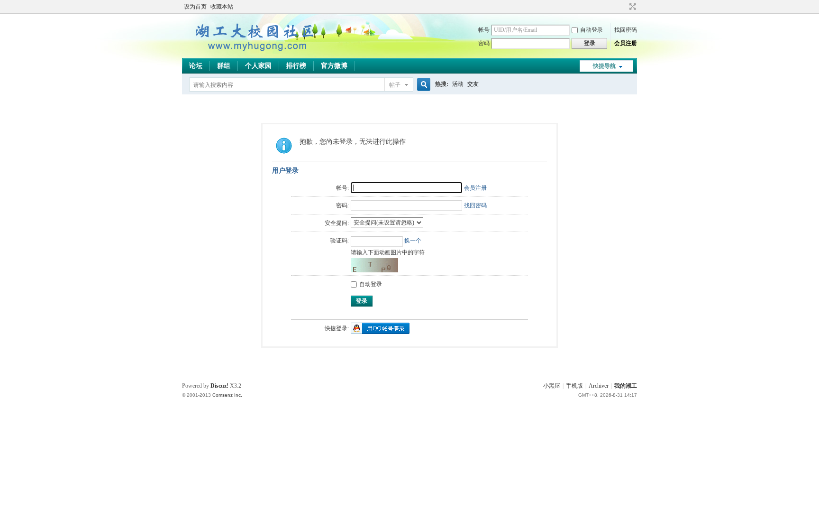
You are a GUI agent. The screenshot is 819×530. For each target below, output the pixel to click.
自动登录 (591, 30)
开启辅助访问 (623, 6)
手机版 (574, 385)
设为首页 (195, 6)
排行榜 (296, 65)
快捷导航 (604, 66)
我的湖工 (625, 385)
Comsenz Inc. (227, 395)
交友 (473, 84)
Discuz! (219, 385)
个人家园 (258, 65)
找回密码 (625, 30)
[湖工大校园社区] (253, 52)
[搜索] (422, 84)
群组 (223, 65)
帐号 (484, 30)
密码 (484, 43)
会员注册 (625, 43)
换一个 (412, 240)
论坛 (195, 65)
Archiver (599, 385)
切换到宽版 (631, 6)
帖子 (394, 85)
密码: (342, 205)
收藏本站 (221, 6)
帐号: (342, 188)
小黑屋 (551, 385)
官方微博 (334, 65)
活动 (458, 84)
